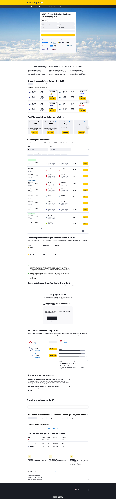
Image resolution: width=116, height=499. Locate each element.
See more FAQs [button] (49, 392)
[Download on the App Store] (60, 497)
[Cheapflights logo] (34, 2)
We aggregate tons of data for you (35, 477)
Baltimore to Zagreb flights (33, 428)
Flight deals (56, 6)
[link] (34, 132)
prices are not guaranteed (52, 471)
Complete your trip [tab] (42, 418)
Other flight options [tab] (62, 418)
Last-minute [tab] (41, 83)
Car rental (62, 6)
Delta (35, 340)
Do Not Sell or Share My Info (54, 494)
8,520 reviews (37, 343)
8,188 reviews (37, 357)
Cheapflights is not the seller (34, 475)
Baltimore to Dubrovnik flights (74, 426)
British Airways (37, 353)
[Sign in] (75, 6)
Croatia (35, 62)
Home (28, 6)
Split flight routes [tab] (40, 420)
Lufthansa (36, 346)
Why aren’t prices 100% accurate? (35, 479)
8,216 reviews (37, 350)
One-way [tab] (48, 83)
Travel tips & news (70, 6)
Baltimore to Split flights (53, 426)
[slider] (89, 149)
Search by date (34, 6)
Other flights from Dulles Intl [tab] (74, 418)
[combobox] (44, 20)
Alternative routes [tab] (32, 418)
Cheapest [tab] (30, 83)
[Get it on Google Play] (55, 497)
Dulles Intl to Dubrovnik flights (34, 426)
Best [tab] (36, 83)
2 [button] (85, 231)
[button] (57, 17)
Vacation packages (43, 6)
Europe (32, 62)
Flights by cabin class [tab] (52, 418)
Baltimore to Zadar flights (53, 428)
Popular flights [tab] (31, 420)
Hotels (50, 6)
